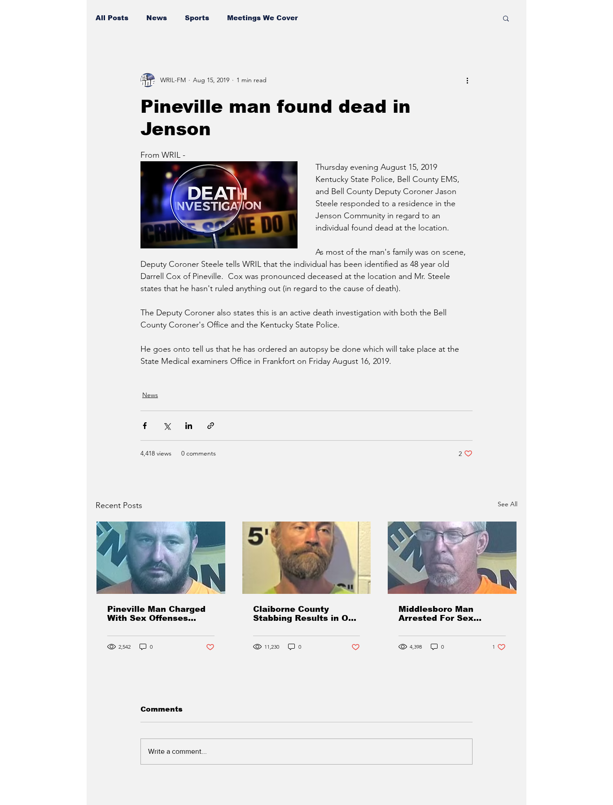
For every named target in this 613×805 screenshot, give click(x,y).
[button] (506, 18)
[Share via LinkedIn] (188, 425)
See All (507, 504)
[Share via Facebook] (144, 425)
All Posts (112, 18)
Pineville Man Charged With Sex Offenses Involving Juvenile (156, 614)
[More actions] (467, 80)
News (156, 18)
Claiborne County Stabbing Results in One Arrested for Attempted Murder (306, 614)
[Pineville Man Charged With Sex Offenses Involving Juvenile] (160, 558)
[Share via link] (210, 425)
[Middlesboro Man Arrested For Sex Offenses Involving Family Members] (452, 558)
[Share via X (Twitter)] (166, 425)
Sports (197, 18)
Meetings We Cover (262, 18)
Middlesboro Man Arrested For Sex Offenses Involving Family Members (439, 614)
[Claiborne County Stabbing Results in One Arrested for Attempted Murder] (306, 558)
